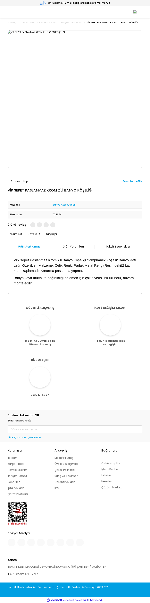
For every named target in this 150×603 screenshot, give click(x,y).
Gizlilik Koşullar (110, 463)
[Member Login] (135, 11)
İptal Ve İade (16, 488)
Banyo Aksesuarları (64, 204)
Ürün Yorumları (73, 247)
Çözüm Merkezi (111, 487)
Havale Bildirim (17, 470)
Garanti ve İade (64, 482)
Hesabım (107, 481)
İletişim (12, 458)
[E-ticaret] (74, 600)
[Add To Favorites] (131, 181)
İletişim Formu (17, 476)
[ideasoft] (54, 600)
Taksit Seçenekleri (118, 247)
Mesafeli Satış (63, 458)
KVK (56, 488)
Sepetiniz (14, 482)
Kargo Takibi (16, 464)
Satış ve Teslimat (66, 476)
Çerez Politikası (18, 494)
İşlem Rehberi (110, 469)
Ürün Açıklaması (29, 247)
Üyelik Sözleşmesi (66, 464)
